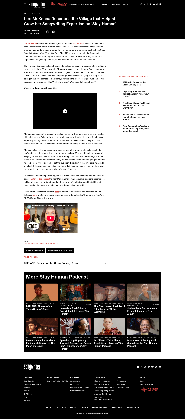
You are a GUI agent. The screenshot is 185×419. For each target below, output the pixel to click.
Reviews (27, 400)
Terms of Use (116, 407)
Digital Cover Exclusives (32, 384)
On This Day (28, 394)
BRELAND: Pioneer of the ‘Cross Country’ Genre (51, 263)
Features (73, 4)
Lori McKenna (30, 43)
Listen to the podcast (40, 179)
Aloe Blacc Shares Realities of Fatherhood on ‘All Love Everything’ (136, 105)
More (142, 377)
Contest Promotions (77, 391)
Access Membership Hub (102, 394)
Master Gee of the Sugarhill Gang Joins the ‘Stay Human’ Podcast (142, 343)
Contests (94, 4)
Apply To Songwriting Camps (104, 387)
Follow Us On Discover (34, 250)
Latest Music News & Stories (37, 303)
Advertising (61, 407)
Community (104, 4)
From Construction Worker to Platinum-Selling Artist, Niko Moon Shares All (136, 128)
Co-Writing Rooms (123, 387)
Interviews (27, 387)
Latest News (83, 4)
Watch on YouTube (146, 384)
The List (27, 391)
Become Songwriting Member (104, 391)
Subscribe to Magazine (102, 381)
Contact (74, 407)
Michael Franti (39, 243)
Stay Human (78, 43)
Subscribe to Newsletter (102, 384)
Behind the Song (29, 381)
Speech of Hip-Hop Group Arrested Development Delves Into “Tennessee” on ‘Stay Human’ (75, 344)
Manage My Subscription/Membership (103, 398)
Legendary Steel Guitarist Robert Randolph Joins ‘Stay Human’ (136, 94)
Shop (113, 4)
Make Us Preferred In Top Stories (59, 250)
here (57, 191)
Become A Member (99, 407)
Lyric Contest (75, 384)
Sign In (85, 407)
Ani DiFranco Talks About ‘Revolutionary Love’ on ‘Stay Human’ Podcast (108, 343)
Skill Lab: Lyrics (122, 384)
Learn (118, 4)
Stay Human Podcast (32, 14)
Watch (125, 4)
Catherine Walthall (32, 30)
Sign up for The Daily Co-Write (57, 381)
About (48, 407)
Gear (25, 397)
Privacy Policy (133, 407)
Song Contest (75, 381)
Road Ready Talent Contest (80, 387)
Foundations (121, 381)
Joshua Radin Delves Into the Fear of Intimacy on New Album (136, 117)
